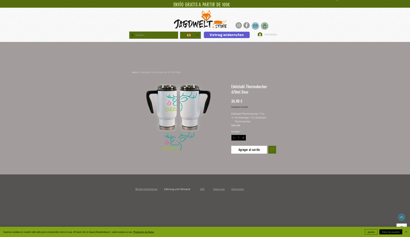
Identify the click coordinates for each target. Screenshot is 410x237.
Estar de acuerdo (391, 231)
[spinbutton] (239, 138)
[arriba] (401, 217)
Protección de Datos (143, 231)
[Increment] (244, 138)
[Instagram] (239, 25)
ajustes (371, 231)
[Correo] (255, 26)
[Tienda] (264, 26)
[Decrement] (234, 138)
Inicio (135, 72)
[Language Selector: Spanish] (190, 35)
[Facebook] (246, 25)
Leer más (235, 125)
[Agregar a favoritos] (272, 150)
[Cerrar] (406, 231)
